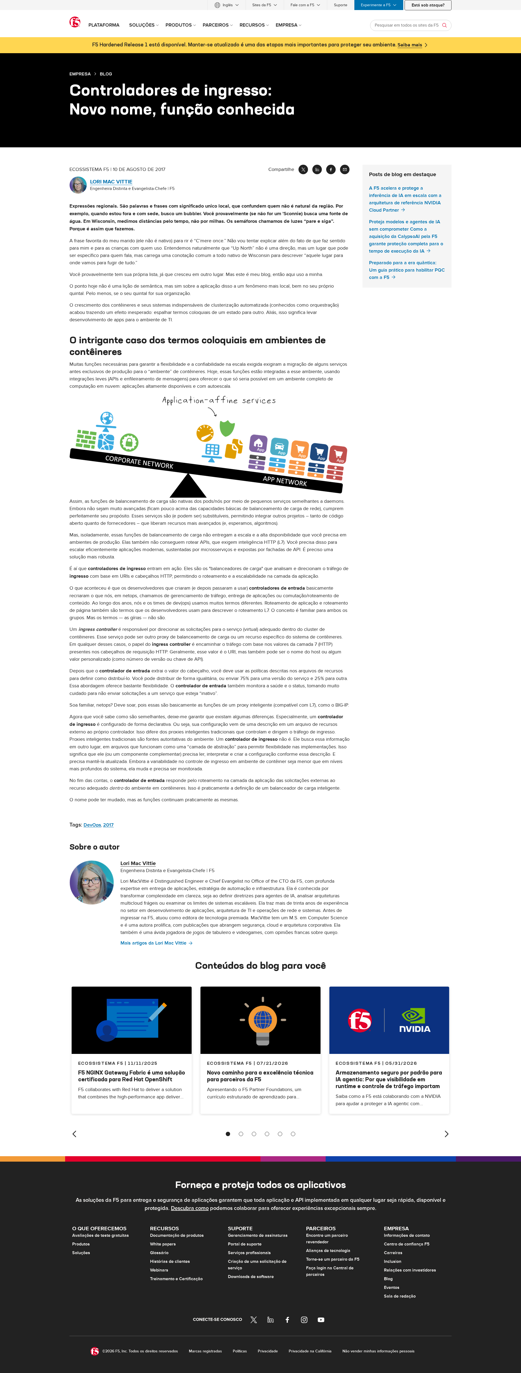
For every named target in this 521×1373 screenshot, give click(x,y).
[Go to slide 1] (228, 1134)
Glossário (159, 1253)
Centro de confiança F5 (407, 1244)
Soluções (81, 1253)
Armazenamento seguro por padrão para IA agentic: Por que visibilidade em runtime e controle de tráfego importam (389, 1079)
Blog (388, 1279)
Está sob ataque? (428, 5)
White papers (163, 1244)
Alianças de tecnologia (328, 1250)
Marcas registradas (205, 1351)
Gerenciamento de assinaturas (258, 1235)
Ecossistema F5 (229, 1063)
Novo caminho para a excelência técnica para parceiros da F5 (260, 1076)
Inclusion (392, 1261)
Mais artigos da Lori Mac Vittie (153, 943)
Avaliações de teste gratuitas (100, 1235)
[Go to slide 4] (267, 1134)
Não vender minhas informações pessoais (378, 1351)
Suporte (340, 5)
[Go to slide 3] (254, 1134)
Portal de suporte (245, 1244)
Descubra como (190, 1208)
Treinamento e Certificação (176, 1279)
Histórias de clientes (170, 1261)
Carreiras (393, 1253)
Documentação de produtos (177, 1235)
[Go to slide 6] (293, 1134)
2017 (108, 825)
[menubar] (260, 5)
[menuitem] (227, 5)
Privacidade (268, 1351)
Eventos (391, 1287)
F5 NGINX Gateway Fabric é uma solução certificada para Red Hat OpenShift (131, 1076)
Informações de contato (407, 1235)
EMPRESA (80, 74)
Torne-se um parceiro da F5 (333, 1259)
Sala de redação (400, 1296)
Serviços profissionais (249, 1253)
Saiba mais (410, 45)
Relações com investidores (410, 1270)
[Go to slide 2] (241, 1134)
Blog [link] (106, 74)
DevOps (92, 825)
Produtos (81, 1244)
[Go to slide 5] (280, 1134)
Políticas (240, 1351)
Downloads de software (251, 1276)
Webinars (159, 1270)
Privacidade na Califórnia (310, 1351)
